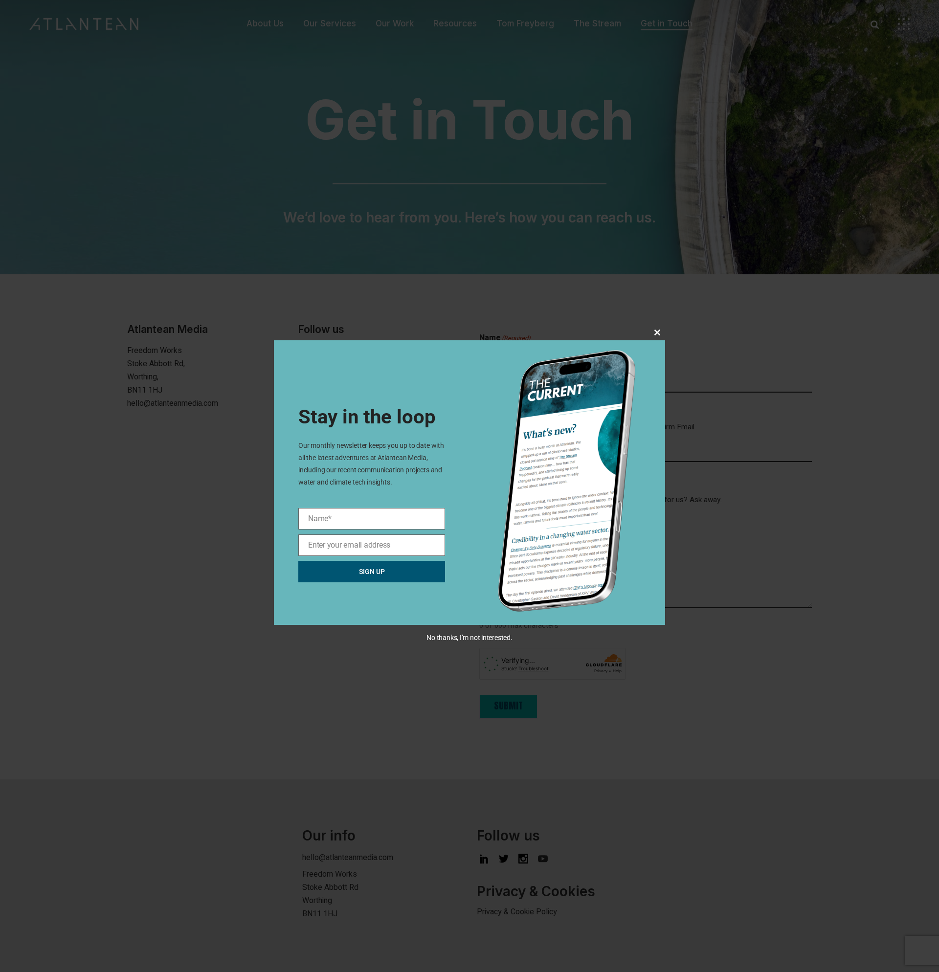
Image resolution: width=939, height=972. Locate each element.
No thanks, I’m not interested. (469, 637)
